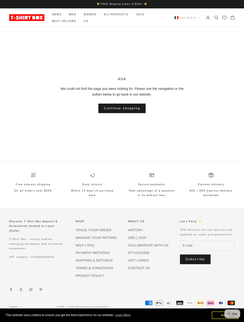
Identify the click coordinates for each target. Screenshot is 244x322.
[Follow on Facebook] (11, 289)
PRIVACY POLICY (89, 276)
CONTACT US (139, 268)
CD (86, 20)
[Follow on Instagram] (31, 289)
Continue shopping (122, 108)
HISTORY (135, 230)
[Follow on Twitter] (21, 289)
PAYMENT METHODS (92, 253)
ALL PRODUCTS (116, 14)
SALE (140, 14)
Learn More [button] (123, 315)
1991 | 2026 (137, 238)
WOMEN (90, 14)
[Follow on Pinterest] (41, 289)
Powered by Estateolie (95, 307)
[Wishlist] (224, 18)
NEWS (56, 14)
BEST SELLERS (64, 20)
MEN (72, 14)
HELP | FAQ (84, 245)
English (13, 307)
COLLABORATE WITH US (148, 245)
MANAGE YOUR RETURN (95, 238)
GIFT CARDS (138, 260)
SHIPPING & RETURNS (94, 260)
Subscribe (195, 259)
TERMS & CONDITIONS (94, 268)
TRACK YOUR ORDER (93, 230)
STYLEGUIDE (139, 253)
